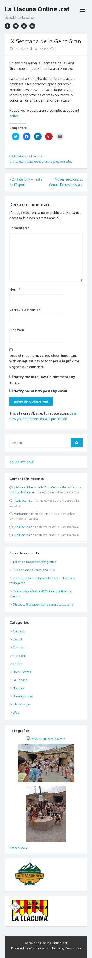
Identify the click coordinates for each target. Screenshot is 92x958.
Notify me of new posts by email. (40, 391)
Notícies (18, 688)
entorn (17, 663)
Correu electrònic (25, 310)
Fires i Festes (22, 672)
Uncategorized (23, 696)
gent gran (41, 161)
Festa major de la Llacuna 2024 (57, 527)
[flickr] (24, 26)
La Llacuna (40, 49)
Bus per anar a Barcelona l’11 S (34, 570)
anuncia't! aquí (21, 462)
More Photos (18, 847)
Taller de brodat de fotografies (34, 562)
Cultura (18, 647)
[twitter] (16, 26)
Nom (14, 289)
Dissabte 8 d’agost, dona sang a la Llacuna (43, 604)
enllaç (14, 116)
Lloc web (16, 330)
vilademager (22, 704)
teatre (54, 161)
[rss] (32, 26)
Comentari (19, 228)
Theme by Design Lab (65, 948)
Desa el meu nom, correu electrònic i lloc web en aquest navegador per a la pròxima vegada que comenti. (44, 361)
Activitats (19, 156)
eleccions (19, 655)
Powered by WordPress (28, 948)
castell (17, 639)
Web (16, 712)
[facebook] (7, 26)
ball (30, 161)
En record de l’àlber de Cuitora (57, 492)
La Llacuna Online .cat (37, 9)
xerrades (65, 161)
